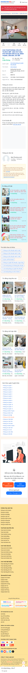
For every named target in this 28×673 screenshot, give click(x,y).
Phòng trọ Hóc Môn (8, 432)
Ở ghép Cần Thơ (4, 585)
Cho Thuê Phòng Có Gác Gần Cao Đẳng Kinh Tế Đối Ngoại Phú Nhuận (19, 296)
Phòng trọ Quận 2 (7, 387)
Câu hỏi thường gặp (5, 627)
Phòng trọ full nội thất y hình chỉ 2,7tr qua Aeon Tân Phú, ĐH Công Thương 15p (7, 348)
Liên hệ (2, 622)
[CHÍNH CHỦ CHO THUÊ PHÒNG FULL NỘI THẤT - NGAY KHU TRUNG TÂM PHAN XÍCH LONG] (7, 288)
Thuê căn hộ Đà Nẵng (6, 554)
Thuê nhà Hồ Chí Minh (6, 530)
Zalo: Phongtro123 (15, 493)
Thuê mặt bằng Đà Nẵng (6, 568)
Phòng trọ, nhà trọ (6, 508)
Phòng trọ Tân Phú (8, 421)
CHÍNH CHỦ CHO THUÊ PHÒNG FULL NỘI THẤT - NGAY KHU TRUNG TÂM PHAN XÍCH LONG (7, 296)
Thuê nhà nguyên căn (7, 528)
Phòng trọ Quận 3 (7, 390)
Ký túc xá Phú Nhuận (8, 259)
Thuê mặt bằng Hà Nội (6, 566)
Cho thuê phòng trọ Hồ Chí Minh (11, 271)
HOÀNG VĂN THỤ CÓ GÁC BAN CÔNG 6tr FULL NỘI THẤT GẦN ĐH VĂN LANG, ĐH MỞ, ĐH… (20, 348)
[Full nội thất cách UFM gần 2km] (20, 362)
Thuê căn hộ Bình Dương (6, 552)
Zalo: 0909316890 (20, 485)
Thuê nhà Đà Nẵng (5, 536)
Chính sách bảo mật (5, 620)
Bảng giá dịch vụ (4, 632)
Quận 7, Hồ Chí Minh (19, 375)
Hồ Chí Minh (14, 67)
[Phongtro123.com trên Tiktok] (13, 652)
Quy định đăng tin (5, 634)
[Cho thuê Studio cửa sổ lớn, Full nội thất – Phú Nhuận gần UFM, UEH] (20, 310)
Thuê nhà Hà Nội (4, 532)
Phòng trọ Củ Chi (7, 429)
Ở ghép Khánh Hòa (5, 592)
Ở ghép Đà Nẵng (4, 581)
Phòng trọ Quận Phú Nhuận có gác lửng (13, 262)
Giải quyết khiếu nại (5, 636)
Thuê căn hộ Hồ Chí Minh (6, 548)
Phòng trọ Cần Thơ (5, 516)
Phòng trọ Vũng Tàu (5, 522)
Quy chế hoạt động (5, 616)
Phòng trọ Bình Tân (8, 413)
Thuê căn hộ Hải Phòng (6, 556)
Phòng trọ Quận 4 (7, 392)
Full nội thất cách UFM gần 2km (19, 370)
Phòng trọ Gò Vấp (7, 415)
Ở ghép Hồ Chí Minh (5, 577)
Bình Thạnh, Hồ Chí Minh (19, 354)
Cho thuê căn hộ (6, 545)
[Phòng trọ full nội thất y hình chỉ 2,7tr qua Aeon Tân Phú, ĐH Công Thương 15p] (7, 341)
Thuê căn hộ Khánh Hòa (6, 558)
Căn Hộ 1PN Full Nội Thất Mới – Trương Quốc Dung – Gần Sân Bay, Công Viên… (7, 318)
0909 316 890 (9, 661)
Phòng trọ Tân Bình (8, 419)
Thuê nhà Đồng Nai (5, 538)
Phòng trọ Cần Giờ (7, 427)
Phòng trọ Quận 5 (7, 394)
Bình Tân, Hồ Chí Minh (7, 354)
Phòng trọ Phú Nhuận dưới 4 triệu (11, 250)
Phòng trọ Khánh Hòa (6, 524)
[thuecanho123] (7, 605)
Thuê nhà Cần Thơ (5, 540)
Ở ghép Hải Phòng (5, 590)
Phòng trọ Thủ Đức (8, 423)
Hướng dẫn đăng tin (5, 629)
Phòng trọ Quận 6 (7, 396)
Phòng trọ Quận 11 (8, 406)
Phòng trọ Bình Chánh (8, 425)
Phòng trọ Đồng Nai (5, 520)
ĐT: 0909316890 (8, 485)
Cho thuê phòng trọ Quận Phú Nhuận (12, 268)
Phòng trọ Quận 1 (7, 385)
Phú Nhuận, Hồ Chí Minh (6, 301)
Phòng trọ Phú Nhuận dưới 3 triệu (11, 253)
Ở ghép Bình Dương (5, 583)
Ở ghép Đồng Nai (5, 587)
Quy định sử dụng (5, 618)
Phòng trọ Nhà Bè (7, 434)
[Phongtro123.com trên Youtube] (5, 652)
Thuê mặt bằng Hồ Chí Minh (7, 564)
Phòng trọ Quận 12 (8, 408)
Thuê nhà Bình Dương (6, 534)
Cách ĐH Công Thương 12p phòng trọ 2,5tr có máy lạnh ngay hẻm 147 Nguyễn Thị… (7, 370)
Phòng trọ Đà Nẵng (5, 514)
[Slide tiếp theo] (25, 28)
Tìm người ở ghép (6, 575)
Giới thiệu (3, 614)
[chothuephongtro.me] (21, 605)
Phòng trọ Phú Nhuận (8, 417)
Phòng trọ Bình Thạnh (8, 411)
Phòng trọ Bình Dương (6, 518)
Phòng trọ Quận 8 (7, 400)
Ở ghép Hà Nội (4, 579)
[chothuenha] (21, 602)
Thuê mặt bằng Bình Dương (7, 572)
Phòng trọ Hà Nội (5, 512)
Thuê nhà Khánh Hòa (5, 542)
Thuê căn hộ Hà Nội (5, 550)
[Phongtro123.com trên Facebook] (2, 652)
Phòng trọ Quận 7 (7, 398)
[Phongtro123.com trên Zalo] (7, 652)
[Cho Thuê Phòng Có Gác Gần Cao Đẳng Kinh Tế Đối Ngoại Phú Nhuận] (20, 288)
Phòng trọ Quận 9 (7, 402)
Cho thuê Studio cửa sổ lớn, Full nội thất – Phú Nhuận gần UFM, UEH (20, 318)
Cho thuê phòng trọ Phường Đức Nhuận (13, 265)
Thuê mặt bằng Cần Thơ (6, 570)
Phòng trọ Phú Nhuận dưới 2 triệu (11, 256)
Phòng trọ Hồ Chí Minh (6, 510)
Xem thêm (8, 171)
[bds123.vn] (7, 602)
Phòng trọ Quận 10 (8, 404)
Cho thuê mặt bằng (6, 561)
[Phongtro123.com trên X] (10, 652)
